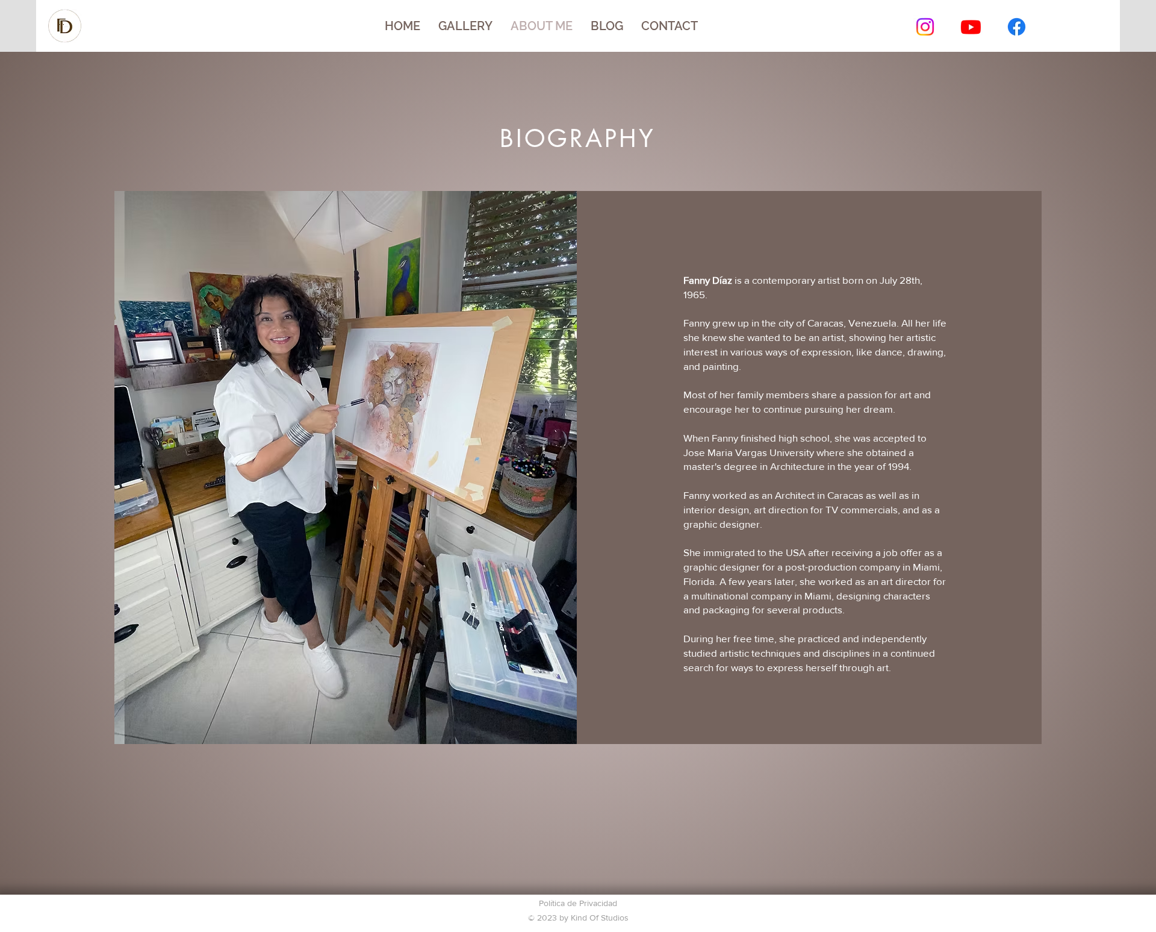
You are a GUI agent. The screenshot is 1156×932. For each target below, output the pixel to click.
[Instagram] (925, 27)
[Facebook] (1016, 27)
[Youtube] (971, 27)
